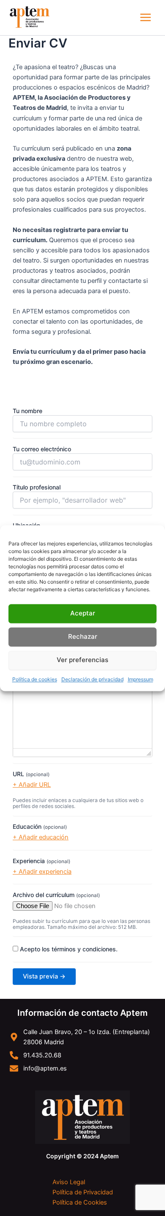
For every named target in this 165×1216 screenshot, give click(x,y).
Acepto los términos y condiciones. (69, 949)
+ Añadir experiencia (42, 871)
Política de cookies (34, 679)
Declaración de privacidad (92, 679)
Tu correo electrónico (42, 449)
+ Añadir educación (41, 837)
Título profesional (36, 487)
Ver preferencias (82, 660)
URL (31, 773)
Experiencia (41, 860)
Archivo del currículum (56, 894)
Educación (40, 826)
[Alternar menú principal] (146, 17)
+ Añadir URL (32, 784)
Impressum (140, 679)
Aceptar (82, 613)
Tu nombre (27, 410)
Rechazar (82, 636)
